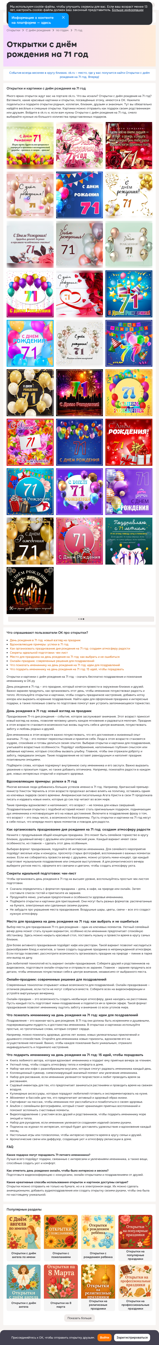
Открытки (13, 30)
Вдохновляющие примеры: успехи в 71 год (39, 644)
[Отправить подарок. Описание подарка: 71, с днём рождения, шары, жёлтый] (30, 541)
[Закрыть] (63, 17)
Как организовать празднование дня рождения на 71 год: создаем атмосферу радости (70, 648)
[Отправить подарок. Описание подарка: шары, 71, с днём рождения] (30, 195)
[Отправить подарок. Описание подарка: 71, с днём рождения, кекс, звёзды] (128, 293)
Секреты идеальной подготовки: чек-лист (39, 652)
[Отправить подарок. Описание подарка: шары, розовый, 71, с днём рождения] (30, 293)
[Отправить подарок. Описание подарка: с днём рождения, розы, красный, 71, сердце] (79, 293)
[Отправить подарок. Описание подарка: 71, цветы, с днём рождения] (30, 442)
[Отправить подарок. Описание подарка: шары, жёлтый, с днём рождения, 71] (30, 392)
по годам (62, 30)
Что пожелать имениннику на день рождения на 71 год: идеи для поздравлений (65, 665)
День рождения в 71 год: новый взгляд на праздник (45, 640)
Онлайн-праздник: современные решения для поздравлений (52, 661)
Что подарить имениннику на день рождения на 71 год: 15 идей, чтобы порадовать (67, 669)
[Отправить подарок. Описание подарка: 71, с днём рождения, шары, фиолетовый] (79, 491)
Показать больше (79, 1318)
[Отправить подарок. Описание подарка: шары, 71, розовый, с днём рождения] (30, 343)
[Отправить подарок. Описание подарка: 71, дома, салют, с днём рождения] (79, 392)
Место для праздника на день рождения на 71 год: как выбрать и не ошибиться (64, 657)
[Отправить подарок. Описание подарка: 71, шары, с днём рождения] (79, 442)
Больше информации (127, 10)
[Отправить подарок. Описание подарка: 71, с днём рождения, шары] (128, 392)
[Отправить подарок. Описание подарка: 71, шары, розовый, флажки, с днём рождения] (79, 195)
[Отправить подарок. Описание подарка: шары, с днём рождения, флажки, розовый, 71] (128, 343)
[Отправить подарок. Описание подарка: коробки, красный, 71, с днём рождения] (128, 442)
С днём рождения (38, 30)
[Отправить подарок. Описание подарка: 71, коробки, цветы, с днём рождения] (30, 491)
